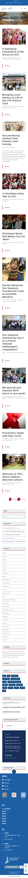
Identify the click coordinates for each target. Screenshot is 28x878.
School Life (18, 59)
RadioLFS (18, 397)
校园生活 (4, 816)
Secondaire (12, 107)
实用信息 (4, 821)
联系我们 (4, 823)
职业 (7, 2)
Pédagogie (21, 106)
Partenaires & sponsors (9, 609)
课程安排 (4, 813)
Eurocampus (6, 583)
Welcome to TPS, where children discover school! (12, 477)
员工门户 (16, 2)
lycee (4, 681)
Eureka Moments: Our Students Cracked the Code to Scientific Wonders (13, 291)
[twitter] (12, 758)
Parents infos (12, 397)
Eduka (20, 2)
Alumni (5, 556)
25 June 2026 (5, 704)
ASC (5, 559)
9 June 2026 (5, 708)
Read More (7, 65)
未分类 (5, 639)
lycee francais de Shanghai (14, 681)
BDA (5, 563)
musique (5, 684)
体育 (4, 690)
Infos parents (7, 593)
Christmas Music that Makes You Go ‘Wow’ (13, 236)
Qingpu (4, 687)
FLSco (5, 589)
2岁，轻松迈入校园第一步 (9, 538)
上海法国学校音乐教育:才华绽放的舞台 (12, 534)
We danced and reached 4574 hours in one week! (13, 390)
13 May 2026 (5, 713)
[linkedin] (7, 758)
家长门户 (11, 2)
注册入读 (4, 811)
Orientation (6, 603)
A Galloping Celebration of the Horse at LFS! (13, 52)
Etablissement (6, 57)
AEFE (3, 352)
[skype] (10, 758)
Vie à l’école (6, 633)
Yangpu (4, 243)
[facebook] (5, 758)
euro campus (6, 678)
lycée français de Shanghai (9, 106)
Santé (3, 440)
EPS (5, 576)
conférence (14, 675)
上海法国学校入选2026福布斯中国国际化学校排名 (14, 531)
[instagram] (14, 758)
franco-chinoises (15, 678)
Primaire (4, 484)
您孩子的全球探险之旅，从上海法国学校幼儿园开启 (14, 541)
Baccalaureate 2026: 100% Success (11, 528)
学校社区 (4, 818)
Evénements (14, 57)
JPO (5, 596)
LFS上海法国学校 (6, 808)
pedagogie (19, 684)
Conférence (6, 573)
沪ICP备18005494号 (14, 873)
